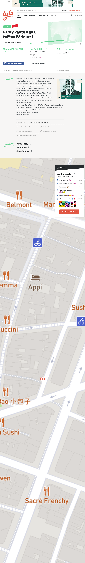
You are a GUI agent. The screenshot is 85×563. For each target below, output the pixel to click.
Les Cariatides (37, 49)
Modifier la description (25, 127)
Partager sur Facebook (15, 63)
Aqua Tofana (22, 151)
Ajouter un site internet (25, 131)
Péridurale (21, 147)
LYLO (8, 15)
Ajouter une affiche (73, 44)
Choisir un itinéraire (69, 212)
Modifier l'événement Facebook (51, 127)
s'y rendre (38, 63)
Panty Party (22, 143)
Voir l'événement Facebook (38, 122)
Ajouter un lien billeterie (49, 131)
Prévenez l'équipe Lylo (16, 70)
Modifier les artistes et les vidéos (27, 135)
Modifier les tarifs (64, 70)
